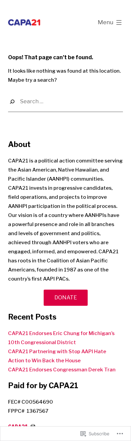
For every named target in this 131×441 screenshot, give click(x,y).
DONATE (65, 297)
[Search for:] (65, 101)
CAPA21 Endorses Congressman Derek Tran (62, 370)
